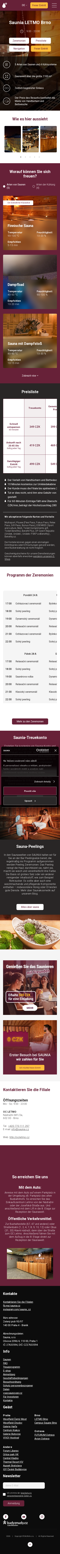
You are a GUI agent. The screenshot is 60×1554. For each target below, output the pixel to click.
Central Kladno (11, 1458)
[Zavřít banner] (55, 750)
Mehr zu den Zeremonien (30, 721)
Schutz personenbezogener (18, 1385)
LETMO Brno (41, 1419)
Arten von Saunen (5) (16, 186)
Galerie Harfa (10, 1426)
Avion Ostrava (41, 1438)
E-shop (7, 1370)
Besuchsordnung (12, 1381)
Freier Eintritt (39, 5)
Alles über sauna (30, 907)
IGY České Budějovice (15, 1469)
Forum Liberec (11, 1450)
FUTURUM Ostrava (44, 1434)
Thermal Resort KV (13, 1461)
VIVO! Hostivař (11, 1437)
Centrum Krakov (11, 1430)
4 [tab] (34, 157)
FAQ (5, 1363)
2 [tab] (25, 157)
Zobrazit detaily (42, 781)
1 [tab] (20, 157)
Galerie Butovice (12, 1434)
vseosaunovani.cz (12, 1393)
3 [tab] (30, 157)
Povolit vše (30, 791)
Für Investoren (11, 1396)
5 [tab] (39, 157)
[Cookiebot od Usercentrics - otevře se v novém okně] (36, 750)
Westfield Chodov (12, 1422)
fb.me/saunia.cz (11, 1305)
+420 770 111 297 (18, 1126)
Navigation (19, 48)
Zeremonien (19, 40)
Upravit (28, 801)
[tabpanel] (12, 139)
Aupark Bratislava (12, 1465)
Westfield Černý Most (15, 1419)
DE (23, 5)
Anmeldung (9, 1374)
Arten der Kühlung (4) (45, 186)
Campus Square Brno (45, 1422)
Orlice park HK (10, 1454)
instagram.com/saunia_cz (17, 1309)
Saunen (7, 1359)
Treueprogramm (11, 1367)
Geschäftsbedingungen (15, 1378)
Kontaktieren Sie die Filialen (18, 1302)
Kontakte (8, 1400)
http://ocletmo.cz (20, 1137)
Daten (6, 1389)
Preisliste (41, 40)
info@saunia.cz (20, 1129)
